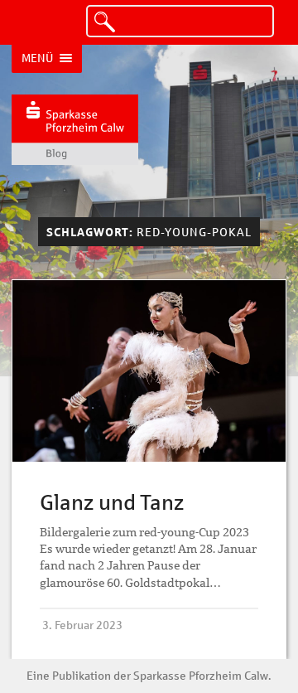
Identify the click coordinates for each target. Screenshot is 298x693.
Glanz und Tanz (112, 502)
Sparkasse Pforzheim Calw (200, 675)
